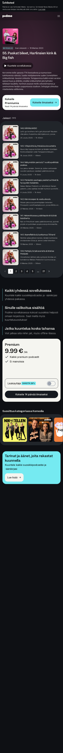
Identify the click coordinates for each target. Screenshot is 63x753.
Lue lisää (41, 9)
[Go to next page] (49, 271)
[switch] (51, 383)
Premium (12, 345)
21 (44, 271)
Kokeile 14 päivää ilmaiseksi (31, 394)
